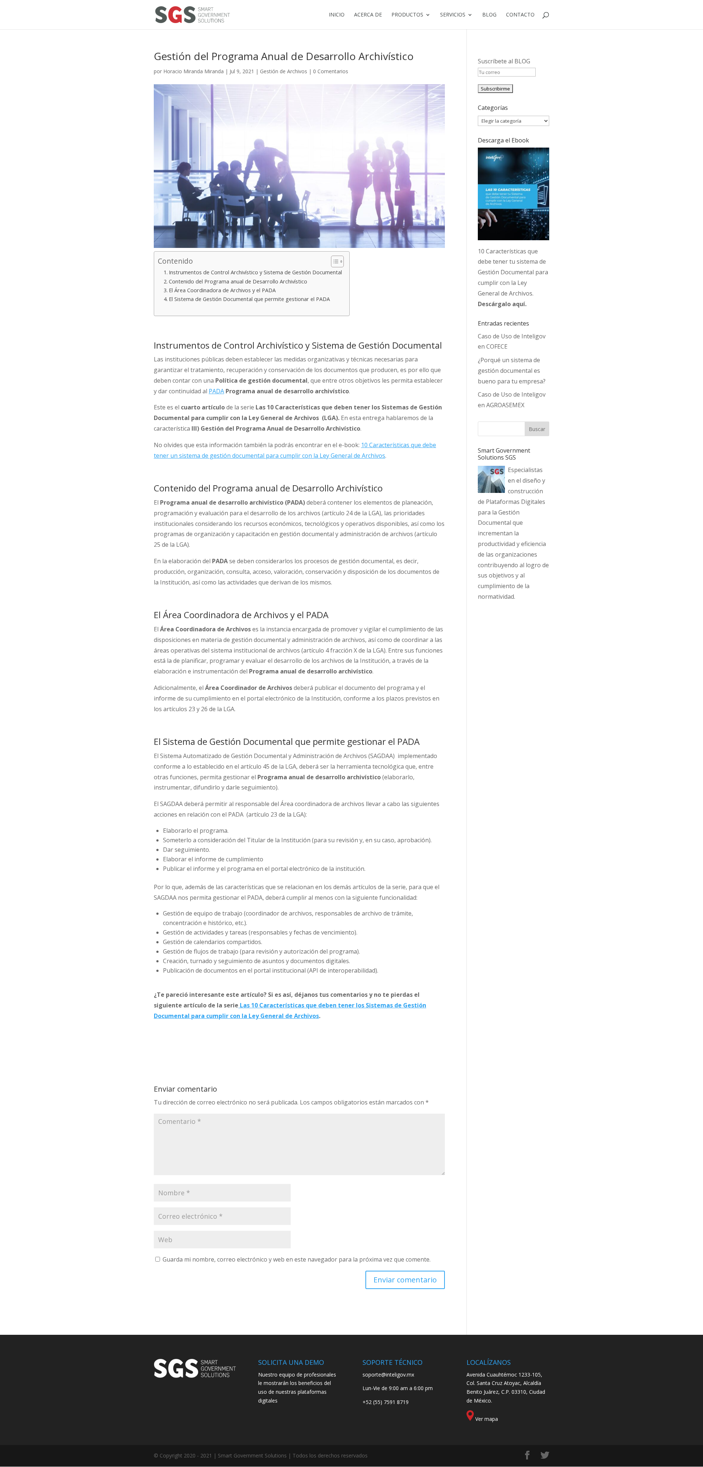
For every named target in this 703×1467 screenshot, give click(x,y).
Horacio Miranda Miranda (193, 71)
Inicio (337, 15)
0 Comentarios (330, 71)
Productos (407, 15)
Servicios (452, 15)
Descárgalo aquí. (502, 304)
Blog (489, 15)
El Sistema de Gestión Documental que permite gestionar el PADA (249, 299)
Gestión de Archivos (283, 71)
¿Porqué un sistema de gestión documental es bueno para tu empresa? (512, 370)
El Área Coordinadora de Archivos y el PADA (222, 290)
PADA (216, 391)
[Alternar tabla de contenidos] (334, 261)
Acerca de (368, 15)
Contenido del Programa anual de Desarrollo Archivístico (238, 281)
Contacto (520, 15)
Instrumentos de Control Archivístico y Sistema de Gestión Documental (255, 272)
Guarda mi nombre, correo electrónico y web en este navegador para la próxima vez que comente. (297, 1259)
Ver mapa (486, 1418)
